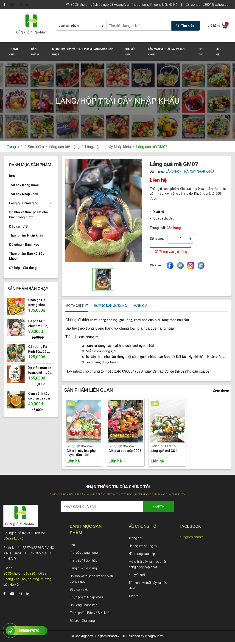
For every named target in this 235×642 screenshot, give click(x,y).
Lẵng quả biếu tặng (64, 147)
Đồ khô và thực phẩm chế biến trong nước (28, 214)
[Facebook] (4, 5)
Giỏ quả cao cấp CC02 (125, 451)
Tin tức (133, 596)
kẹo (12, 176)
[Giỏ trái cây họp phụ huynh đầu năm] (77, 421)
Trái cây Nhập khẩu (23, 194)
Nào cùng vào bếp (142, 554)
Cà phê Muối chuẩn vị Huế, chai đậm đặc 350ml (38, 323)
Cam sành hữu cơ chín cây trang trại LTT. (41, 396)
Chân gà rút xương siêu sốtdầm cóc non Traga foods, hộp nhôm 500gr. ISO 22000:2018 (40, 302)
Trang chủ (14, 147)
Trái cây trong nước (24, 185)
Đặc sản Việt (18, 226)
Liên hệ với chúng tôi (143, 546)
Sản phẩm (36, 147)
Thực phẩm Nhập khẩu (26, 235)
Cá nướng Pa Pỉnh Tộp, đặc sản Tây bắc (38, 349)
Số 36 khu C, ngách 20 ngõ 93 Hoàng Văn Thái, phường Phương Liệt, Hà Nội (124, 4)
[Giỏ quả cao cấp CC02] (119, 421)
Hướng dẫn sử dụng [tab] (110, 306)
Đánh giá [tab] (140, 306)
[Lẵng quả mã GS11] (162, 421)
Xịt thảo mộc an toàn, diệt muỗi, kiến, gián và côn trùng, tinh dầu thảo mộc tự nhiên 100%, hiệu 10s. (40, 370)
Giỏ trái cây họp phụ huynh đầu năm (81, 453)
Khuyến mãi (137, 575)
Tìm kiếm (187, 25)
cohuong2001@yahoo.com (211, 4)
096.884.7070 (13, 538)
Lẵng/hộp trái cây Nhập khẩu (108, 147)
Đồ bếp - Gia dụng (23, 268)
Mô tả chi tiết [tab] (76, 306)
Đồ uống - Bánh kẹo (24, 245)
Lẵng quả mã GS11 (165, 451)
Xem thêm (221, 391)
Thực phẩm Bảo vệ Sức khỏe (26, 256)
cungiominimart (191, 537)
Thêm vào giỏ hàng (173, 252)
